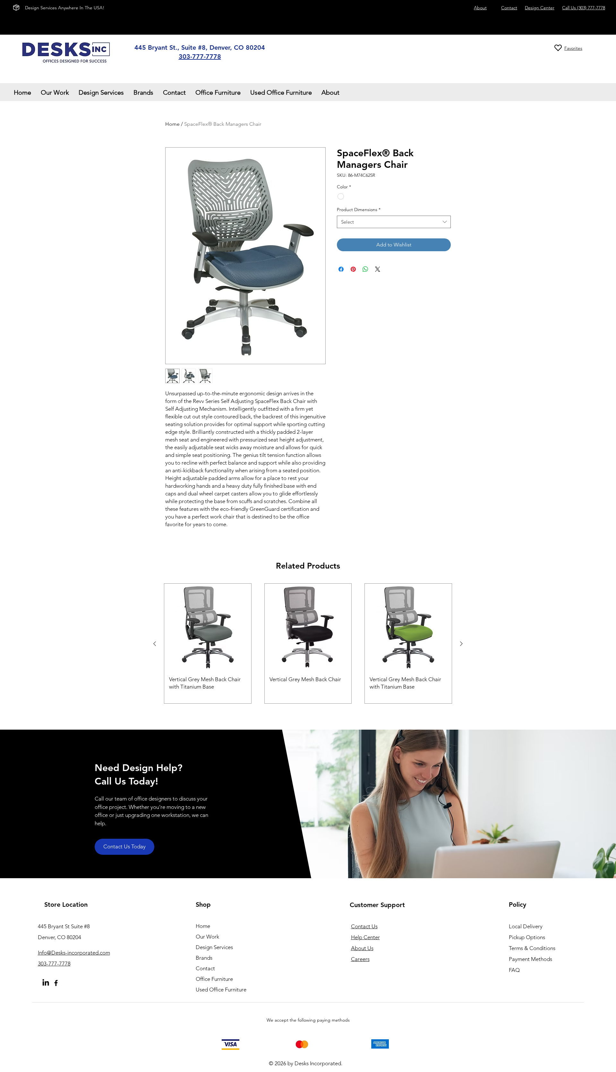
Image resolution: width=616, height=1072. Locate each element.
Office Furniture (214, 979)
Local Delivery (526, 926)
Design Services (214, 947)
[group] (308, 643)
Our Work (207, 936)
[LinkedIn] (46, 983)
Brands (204, 958)
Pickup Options (527, 937)
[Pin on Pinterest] (353, 269)
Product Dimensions (359, 209)
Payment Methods (531, 959)
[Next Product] (461, 643)
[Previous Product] (154, 643)
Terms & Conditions (532, 948)
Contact (205, 968)
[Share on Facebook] (341, 269)
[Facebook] (56, 983)
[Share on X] (377, 269)
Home (172, 124)
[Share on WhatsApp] (365, 269)
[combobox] (394, 222)
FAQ (514, 970)
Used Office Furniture (221, 989)
